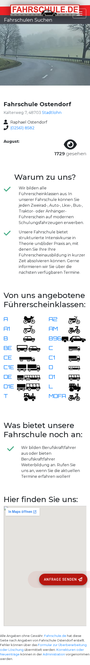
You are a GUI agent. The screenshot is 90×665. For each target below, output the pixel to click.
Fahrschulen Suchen (28, 20)
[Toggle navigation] (79, 13)
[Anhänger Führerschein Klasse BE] (29, 348)
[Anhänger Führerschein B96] (74, 338)
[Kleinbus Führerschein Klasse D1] (71, 377)
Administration (54, 654)
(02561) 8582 (22, 128)
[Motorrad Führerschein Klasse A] (26, 319)
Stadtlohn (51, 112)
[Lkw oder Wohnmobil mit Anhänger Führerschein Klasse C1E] (29, 367)
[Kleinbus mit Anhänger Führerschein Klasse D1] (29, 387)
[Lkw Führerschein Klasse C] (71, 348)
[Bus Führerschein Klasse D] (71, 367)
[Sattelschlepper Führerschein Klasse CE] (26, 358)
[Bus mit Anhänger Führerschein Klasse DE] (29, 377)
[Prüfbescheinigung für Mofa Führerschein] (71, 396)
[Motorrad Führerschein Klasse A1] (26, 329)
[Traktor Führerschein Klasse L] (71, 387)
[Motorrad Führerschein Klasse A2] (71, 319)
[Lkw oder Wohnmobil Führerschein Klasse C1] (71, 358)
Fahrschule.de (55, 636)
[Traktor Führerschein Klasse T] (26, 396)
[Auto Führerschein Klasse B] (26, 338)
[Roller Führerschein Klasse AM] (71, 329)
